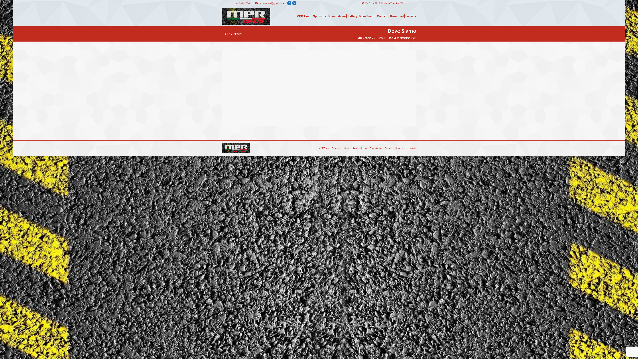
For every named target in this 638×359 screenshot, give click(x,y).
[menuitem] (304, 16)
